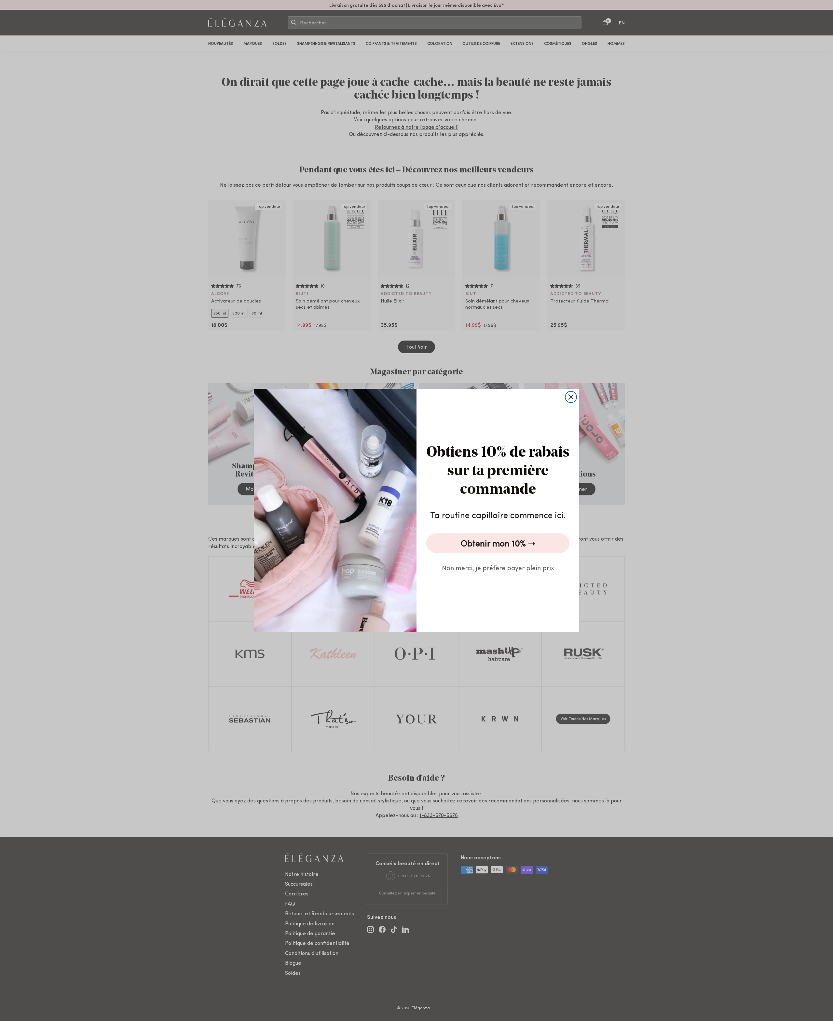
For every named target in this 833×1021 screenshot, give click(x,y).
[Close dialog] (571, 397)
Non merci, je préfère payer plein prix (498, 567)
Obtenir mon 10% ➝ (498, 543)
